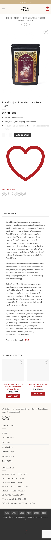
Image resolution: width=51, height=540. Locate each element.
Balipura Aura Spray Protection (38, 385)
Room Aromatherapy (31, 19)
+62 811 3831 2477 (19, 474)
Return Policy (7, 451)
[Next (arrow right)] (9, 536)
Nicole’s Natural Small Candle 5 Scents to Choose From (13, 386)
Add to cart (22, 135)
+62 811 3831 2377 (17, 490)
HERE (26, 340)
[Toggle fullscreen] (9, 525)
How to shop (7, 447)
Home (9, 18)
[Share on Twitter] (13, 194)
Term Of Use (7, 461)
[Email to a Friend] (17, 194)
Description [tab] (10, 214)
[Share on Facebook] (8, 194)
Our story (6, 442)
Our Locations (8, 437)
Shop (16, 18)
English (23, 2)
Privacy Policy (8, 456)
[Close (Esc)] (23, 525)
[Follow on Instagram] (8, 418)
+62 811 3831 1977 (22, 486)
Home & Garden (29, 18)
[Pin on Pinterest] (21, 194)
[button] (3, 9)
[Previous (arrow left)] (2, 536)
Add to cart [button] (13, 396)
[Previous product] (28, 24)
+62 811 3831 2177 (19, 482)
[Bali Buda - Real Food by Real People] (25, 9)
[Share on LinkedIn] (25, 194)
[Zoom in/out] (2, 525)
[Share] (16, 525)
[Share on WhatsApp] (4, 194)
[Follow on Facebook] (4, 418)
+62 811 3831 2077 (16, 478)
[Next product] (23, 24)
